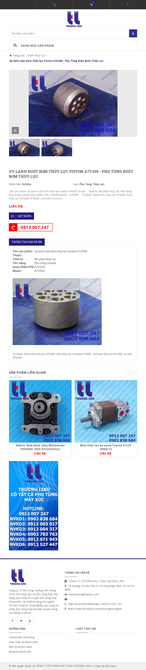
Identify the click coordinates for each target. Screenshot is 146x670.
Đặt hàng (24, 216)
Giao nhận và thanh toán (23, 642)
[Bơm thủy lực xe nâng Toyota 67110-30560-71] (106, 411)
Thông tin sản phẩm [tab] (27, 242)
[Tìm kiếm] (133, 33)
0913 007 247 (35, 227)
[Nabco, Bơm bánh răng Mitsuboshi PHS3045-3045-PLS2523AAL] (40, 411)
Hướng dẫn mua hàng (21, 637)
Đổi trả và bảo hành (20, 646)
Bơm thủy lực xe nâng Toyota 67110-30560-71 (106, 447)
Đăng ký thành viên (20, 651)
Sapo (113, 666)
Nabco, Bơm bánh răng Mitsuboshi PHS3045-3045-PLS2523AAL (40, 447)
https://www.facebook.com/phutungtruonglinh (95, 608)
